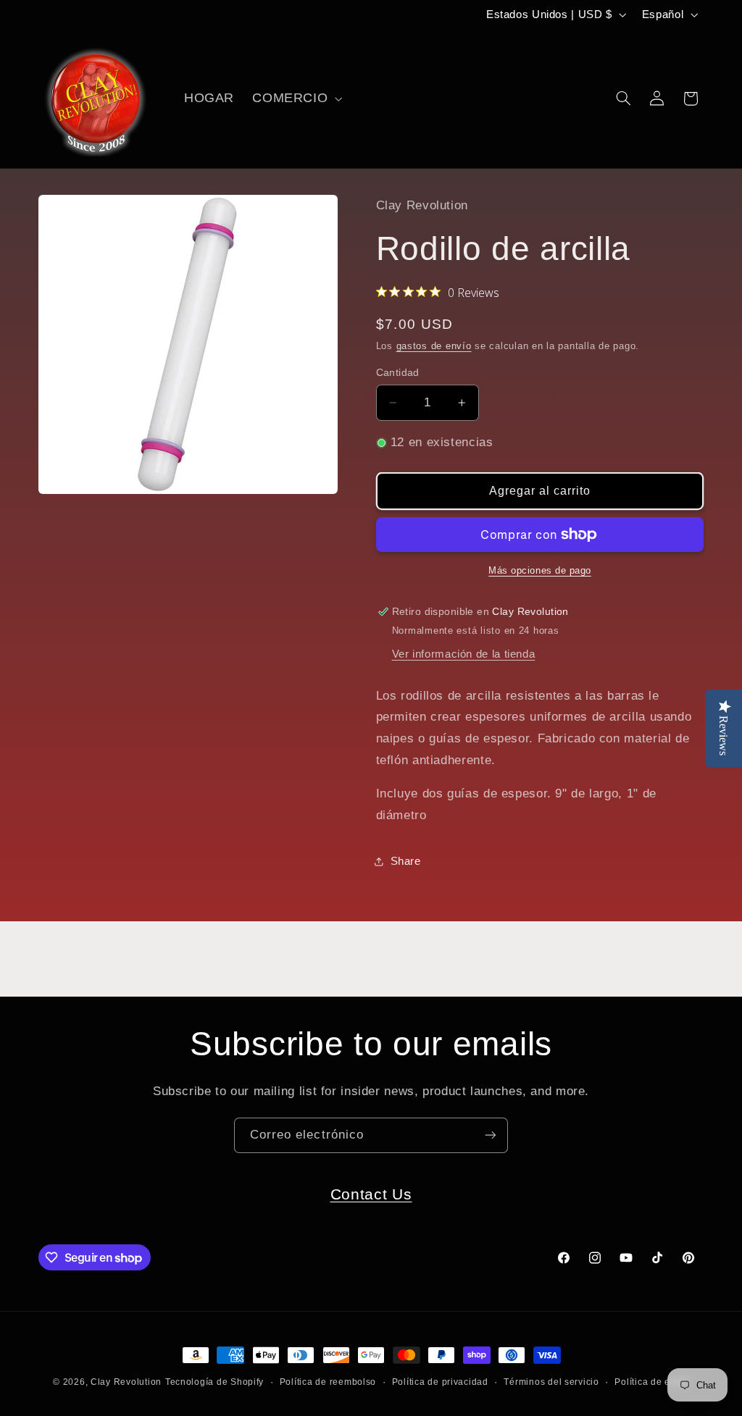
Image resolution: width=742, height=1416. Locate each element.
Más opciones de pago (539, 571)
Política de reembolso (328, 1382)
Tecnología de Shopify (214, 1382)
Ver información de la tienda (463, 654)
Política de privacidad (440, 1382)
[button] (296, 98)
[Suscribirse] (490, 1135)
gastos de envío (434, 346)
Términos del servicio (551, 1382)
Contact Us (371, 1194)
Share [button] (406, 861)
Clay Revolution (126, 1382)
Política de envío (651, 1382)
